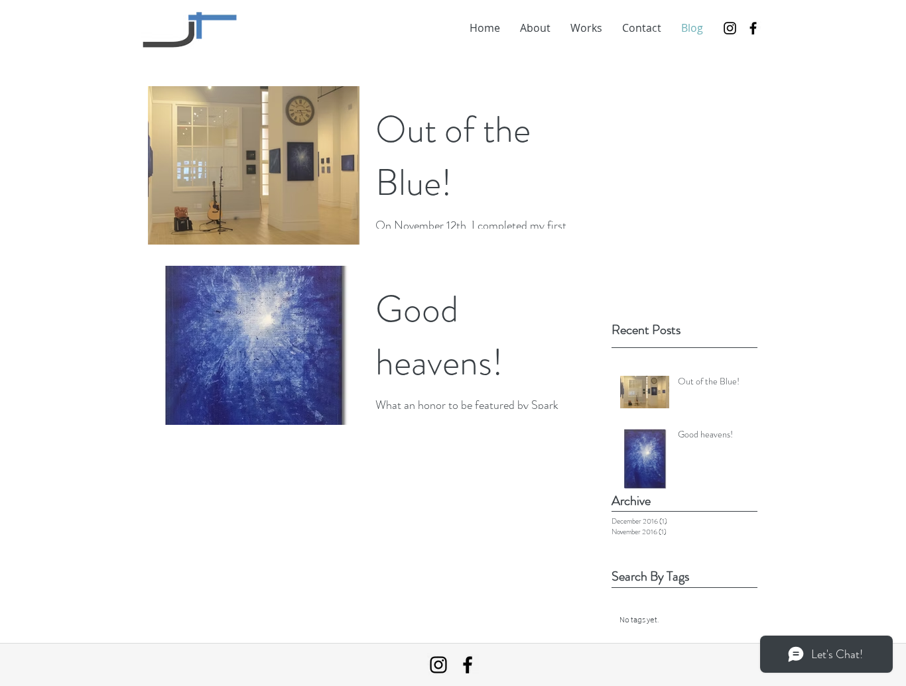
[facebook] (753, 28)
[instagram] (730, 28)
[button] (586, 28)
